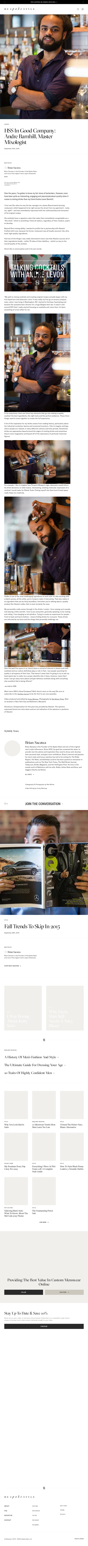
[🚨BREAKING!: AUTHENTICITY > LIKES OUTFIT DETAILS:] (17, 1256)
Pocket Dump (8, 1163)
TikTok (34, 1515)
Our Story (63, 1292)
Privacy (62, 1514)
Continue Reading (11, 966)
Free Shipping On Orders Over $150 (43, 2)
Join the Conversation (42, 804)
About (6, 1506)
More (6, 176)
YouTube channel (23, 694)
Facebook (35, 1525)
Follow (23, 1292)
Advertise (8, 1515)
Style (6, 920)
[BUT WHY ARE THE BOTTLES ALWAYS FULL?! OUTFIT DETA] (44, 1256)
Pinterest (35, 1520)
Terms (62, 1510)
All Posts (28, 774)
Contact (7, 1520)
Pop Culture (8, 1207)
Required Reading (38, 1121)
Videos (6, 124)
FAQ (5, 1511)
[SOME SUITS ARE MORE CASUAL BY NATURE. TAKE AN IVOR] (70, 1256)
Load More (42, 1222)
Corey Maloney (33, 699)
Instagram (36, 1511)
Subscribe (44, 1326)
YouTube (35, 1506)
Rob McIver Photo (58, 699)
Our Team (63, 1506)
